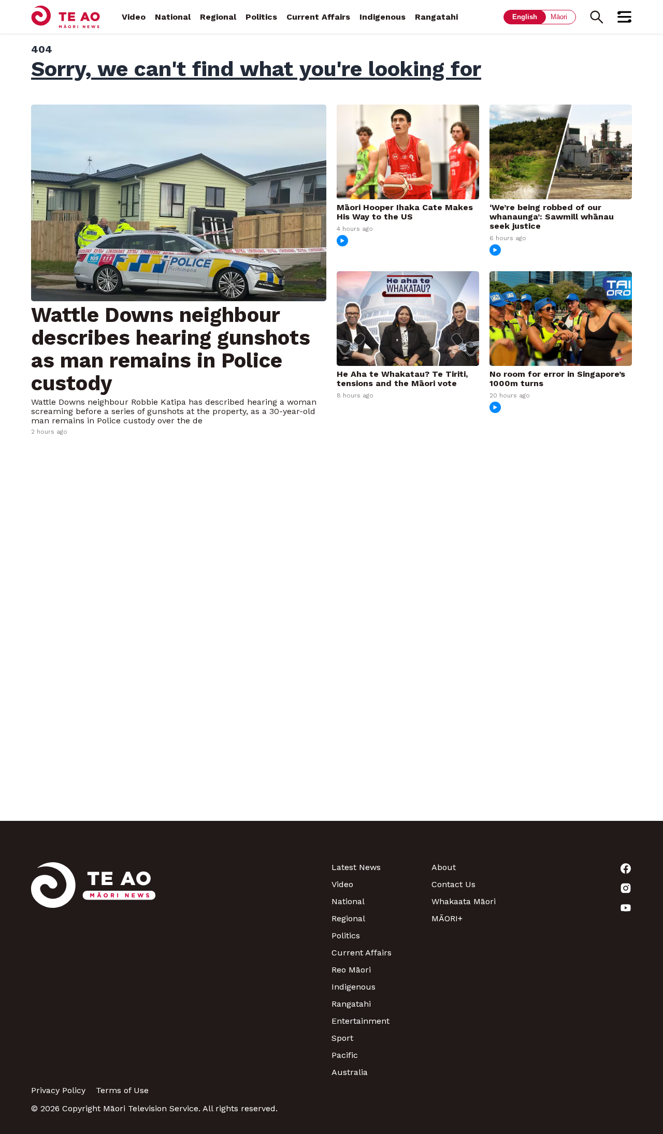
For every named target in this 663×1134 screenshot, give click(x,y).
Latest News (356, 867)
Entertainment (361, 1021)
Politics (261, 17)
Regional (218, 17)
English (524, 17)
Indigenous (382, 17)
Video (134, 17)
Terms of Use (122, 1090)
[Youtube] (582, 908)
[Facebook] (582, 868)
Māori (559, 17)
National (173, 17)
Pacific (345, 1055)
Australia (350, 1072)
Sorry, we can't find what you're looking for (256, 68)
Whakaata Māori (463, 901)
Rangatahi (436, 17)
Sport (342, 1038)
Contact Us (453, 884)
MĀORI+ (447, 918)
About (443, 867)
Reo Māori (351, 970)
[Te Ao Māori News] (93, 969)
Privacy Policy (58, 1090)
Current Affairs (318, 17)
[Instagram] (582, 888)
